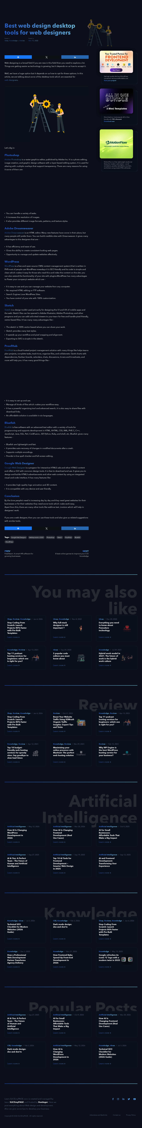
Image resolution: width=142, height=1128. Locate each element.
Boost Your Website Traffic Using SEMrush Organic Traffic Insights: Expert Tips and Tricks (63, 722)
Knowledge (13, 40)
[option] (25, 628)
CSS (54, 921)
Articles (22, 40)
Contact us (116, 1115)
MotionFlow (108, 162)
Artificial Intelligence (16, 826)
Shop (9, 619)
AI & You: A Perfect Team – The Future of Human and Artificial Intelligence (17, 862)
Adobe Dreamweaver (14, 233)
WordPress (9, 266)
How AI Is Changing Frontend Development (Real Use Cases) (63, 834)
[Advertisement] (47, 190)
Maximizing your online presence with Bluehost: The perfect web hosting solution (63, 751)
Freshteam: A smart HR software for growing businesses (19, 555)
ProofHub (9, 350)
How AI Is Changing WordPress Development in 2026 (17, 834)
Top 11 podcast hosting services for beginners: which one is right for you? (17, 657)
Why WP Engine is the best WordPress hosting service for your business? (108, 751)
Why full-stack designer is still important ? (60, 625)
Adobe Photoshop (13, 159)
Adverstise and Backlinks (98, 1115)
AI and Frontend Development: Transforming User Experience (108, 862)
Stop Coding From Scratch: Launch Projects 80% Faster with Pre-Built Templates (17, 627)
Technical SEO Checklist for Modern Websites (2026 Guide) (17, 928)
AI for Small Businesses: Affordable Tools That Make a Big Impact (109, 834)
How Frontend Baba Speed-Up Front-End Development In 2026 (63, 959)
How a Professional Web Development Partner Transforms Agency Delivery (16, 959)
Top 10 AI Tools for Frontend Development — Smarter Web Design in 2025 (63, 863)
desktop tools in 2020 (36, 537)
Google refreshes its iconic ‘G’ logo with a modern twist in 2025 (109, 957)
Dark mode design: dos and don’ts (62, 925)
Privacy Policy (131, 1115)
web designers (11, 80)
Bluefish (8, 427)
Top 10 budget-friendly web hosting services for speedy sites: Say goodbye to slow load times (17, 752)
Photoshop (50, 537)
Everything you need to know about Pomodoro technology (109, 626)
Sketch (8, 310)
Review (16, 619)
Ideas (6, 40)
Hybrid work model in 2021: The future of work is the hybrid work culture (109, 657)
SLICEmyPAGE (23, 1116)
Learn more (12, 637)
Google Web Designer (15, 467)
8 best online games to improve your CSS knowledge (72, 555)
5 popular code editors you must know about (61, 656)
